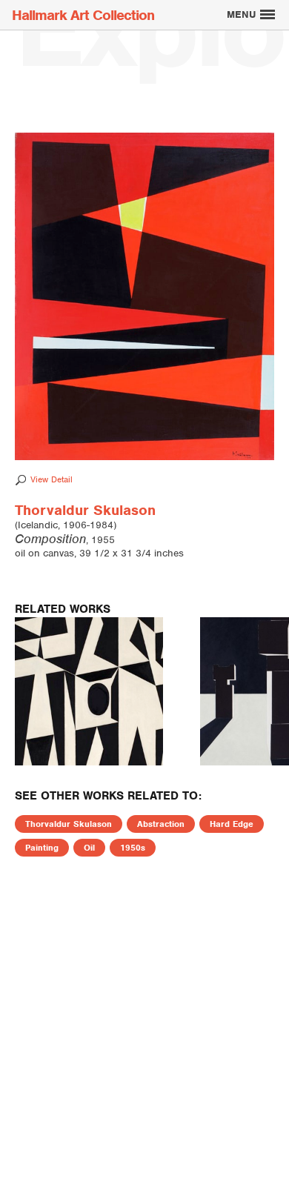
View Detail (51, 479)
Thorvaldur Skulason (68, 824)
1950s (132, 848)
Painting (42, 848)
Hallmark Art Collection (83, 15)
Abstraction (161, 824)
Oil (89, 848)
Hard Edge (231, 824)
